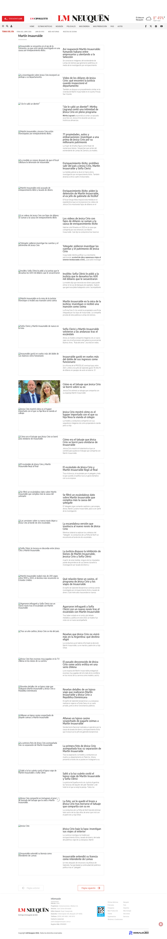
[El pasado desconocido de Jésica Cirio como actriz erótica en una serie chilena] (39, 669)
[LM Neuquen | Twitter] (151, 26)
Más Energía (84, 26)
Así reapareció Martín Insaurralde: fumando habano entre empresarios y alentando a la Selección (81, 52)
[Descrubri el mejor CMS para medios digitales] (139, 934)
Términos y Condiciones (114, 919)
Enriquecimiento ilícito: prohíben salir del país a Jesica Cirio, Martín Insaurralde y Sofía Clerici (81, 165)
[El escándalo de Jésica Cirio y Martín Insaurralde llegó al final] (39, 474)
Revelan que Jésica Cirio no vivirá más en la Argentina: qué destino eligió (81, 636)
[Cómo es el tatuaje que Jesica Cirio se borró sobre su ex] (39, 391)
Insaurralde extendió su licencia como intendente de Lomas (80, 858)
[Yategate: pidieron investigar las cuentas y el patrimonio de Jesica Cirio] (39, 253)
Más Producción (100, 26)
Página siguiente (89, 888)
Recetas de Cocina (70, 31)
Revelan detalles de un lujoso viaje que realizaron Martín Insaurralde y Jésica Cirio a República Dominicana (79, 693)
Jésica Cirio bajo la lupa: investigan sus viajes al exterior (82, 830)
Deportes (126, 908)
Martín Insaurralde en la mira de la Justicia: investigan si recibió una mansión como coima (82, 304)
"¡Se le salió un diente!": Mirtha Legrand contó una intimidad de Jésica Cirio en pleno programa (80, 109)
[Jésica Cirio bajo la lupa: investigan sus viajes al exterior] (39, 836)
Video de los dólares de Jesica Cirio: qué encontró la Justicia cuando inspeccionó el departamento (79, 81)
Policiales (71, 26)
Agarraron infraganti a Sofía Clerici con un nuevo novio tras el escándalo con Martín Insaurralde (81, 609)
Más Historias (53, 31)
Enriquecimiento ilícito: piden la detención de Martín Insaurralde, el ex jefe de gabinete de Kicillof (81, 193)
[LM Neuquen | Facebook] (146, 26)
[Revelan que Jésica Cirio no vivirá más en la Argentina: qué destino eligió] (39, 641)
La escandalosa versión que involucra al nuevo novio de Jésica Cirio (81, 526)
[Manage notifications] (161, 924)
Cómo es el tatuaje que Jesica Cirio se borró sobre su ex (82, 385)
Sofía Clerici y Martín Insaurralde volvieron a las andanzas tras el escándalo (81, 331)
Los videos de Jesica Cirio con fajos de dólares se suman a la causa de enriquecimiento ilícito (80, 221)
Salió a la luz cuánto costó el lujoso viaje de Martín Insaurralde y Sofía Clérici (81, 776)
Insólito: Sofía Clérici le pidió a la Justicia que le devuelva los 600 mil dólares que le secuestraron (81, 276)
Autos (120, 26)
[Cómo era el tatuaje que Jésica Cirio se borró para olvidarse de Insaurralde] (39, 447)
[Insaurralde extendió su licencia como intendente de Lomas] (39, 863)
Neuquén (59, 26)
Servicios (126, 916)
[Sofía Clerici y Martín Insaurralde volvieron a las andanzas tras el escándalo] (39, 336)
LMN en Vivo (39, 31)
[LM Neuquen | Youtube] (161, 26)
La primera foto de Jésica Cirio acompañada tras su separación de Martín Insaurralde (82, 748)
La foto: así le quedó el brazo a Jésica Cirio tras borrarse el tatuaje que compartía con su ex (82, 803)
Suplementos (112, 916)
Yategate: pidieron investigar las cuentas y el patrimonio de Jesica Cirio (81, 248)
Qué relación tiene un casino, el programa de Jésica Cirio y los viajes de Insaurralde (80, 581)
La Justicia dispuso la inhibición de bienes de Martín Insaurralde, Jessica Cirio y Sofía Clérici (82, 553)
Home (32, 26)
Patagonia (111, 908)
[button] (3, 26)
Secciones (126, 913)
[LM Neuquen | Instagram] (156, 26)
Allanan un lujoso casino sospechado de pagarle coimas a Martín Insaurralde (81, 720)
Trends (110, 913)
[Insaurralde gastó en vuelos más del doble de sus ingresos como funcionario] (39, 364)
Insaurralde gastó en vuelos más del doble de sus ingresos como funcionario (81, 359)
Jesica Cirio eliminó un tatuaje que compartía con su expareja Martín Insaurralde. (81, 391)
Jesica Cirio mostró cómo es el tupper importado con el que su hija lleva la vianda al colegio (80, 414)
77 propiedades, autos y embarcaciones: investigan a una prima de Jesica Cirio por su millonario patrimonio (81, 138)
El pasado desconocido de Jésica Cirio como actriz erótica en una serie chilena (80, 664)
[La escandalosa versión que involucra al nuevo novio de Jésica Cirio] (39, 531)
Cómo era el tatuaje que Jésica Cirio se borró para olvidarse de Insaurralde (80, 442)
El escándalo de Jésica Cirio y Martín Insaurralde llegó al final (80, 468)
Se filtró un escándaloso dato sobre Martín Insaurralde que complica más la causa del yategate (79, 498)
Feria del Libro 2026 (24, 31)
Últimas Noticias (45, 26)
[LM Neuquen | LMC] (39, 19)
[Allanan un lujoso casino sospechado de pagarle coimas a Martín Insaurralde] (39, 725)
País (112, 26)
